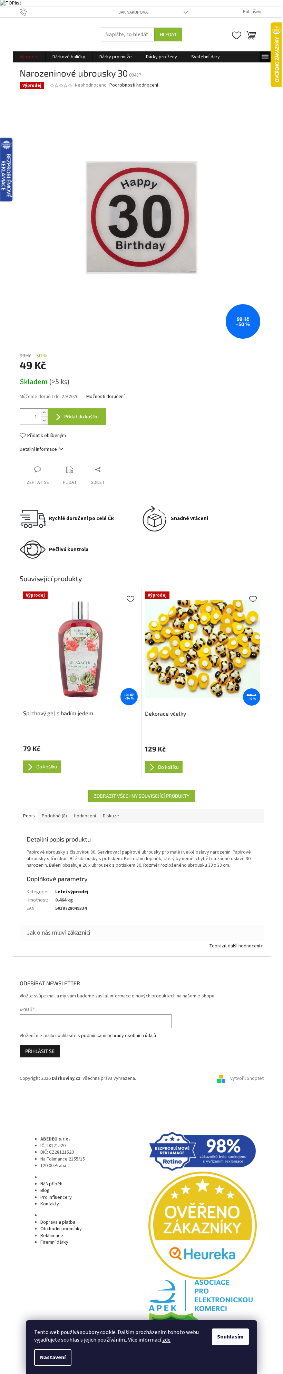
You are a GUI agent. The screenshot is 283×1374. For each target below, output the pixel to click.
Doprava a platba (57, 1222)
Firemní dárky (54, 1242)
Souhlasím (230, 1337)
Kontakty (49, 1204)
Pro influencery (56, 1197)
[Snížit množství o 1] (44, 421)
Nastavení (53, 1357)
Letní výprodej (71, 891)
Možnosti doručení (105, 397)
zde (166, 1340)
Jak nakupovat (134, 12)
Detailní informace (38, 449)
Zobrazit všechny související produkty (141, 796)
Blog (45, 1190)
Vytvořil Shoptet (247, 1078)
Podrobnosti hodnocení (133, 85)
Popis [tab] (29, 816)
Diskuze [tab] (111, 816)
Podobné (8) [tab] (54, 816)
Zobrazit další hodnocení (234, 946)
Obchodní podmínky (61, 1228)
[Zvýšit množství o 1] (44, 413)
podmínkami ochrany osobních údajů (118, 1035)
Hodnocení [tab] (85, 816)
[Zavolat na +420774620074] (30, 12)
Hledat (168, 34)
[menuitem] (29, 56)
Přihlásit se (40, 1051)
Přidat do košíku (81, 416)
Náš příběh (51, 1184)
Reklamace (51, 1235)
